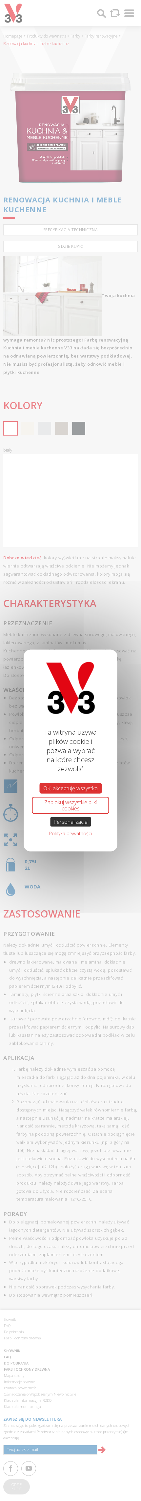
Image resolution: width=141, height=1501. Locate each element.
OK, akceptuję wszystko (70, 787)
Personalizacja (70, 821)
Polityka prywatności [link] (70, 833)
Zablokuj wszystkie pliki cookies (70, 805)
